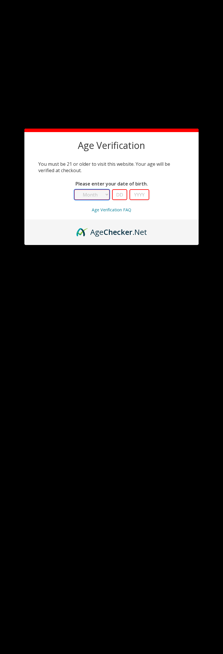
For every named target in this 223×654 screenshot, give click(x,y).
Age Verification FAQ (111, 209)
